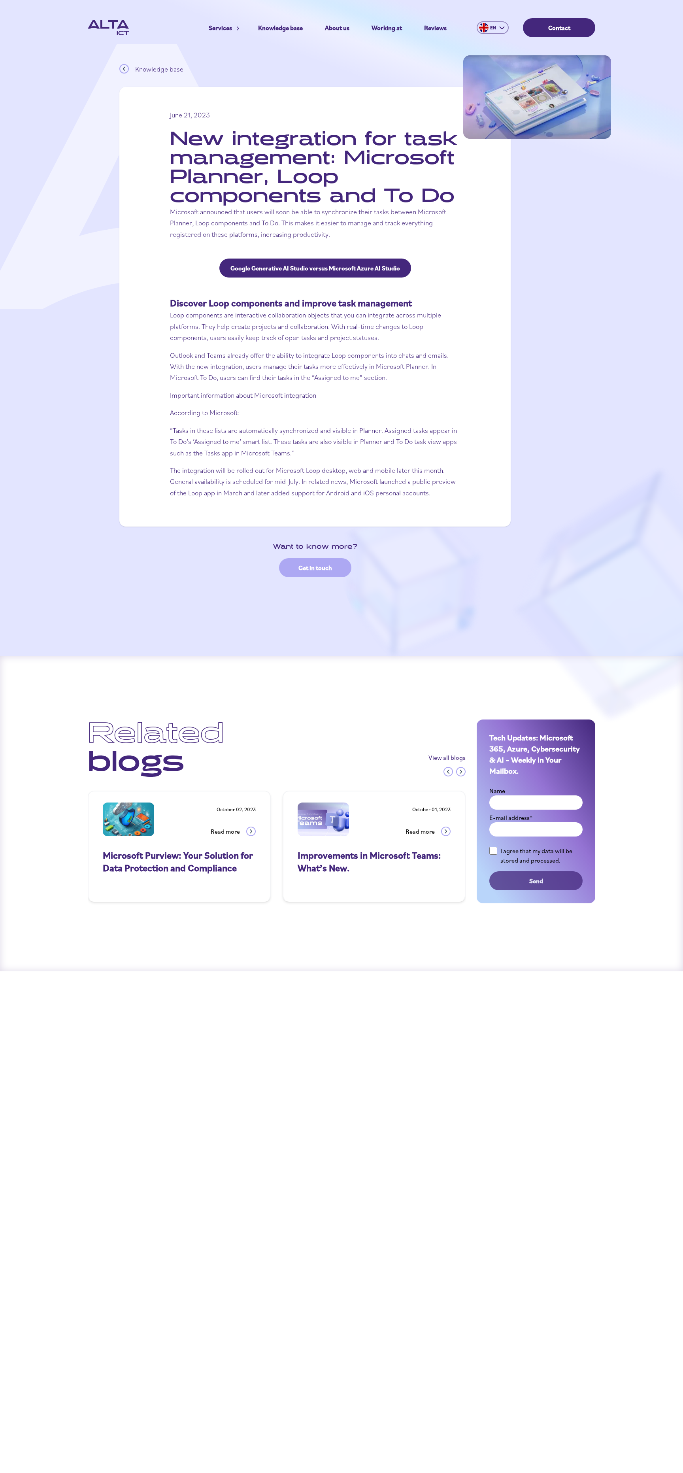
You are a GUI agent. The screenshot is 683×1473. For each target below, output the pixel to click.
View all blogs (447, 757)
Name (497, 791)
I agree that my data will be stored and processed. (536, 855)
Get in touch (315, 568)
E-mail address (510, 817)
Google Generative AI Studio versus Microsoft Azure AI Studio (315, 268)
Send (536, 881)
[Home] (108, 27)
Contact (559, 28)
